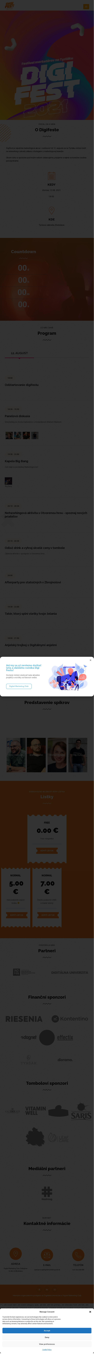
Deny (47, 1337)
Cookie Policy (46, 1350)
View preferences (47, 1344)
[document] (47, 676)
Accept (47, 1331)
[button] (90, 1312)
